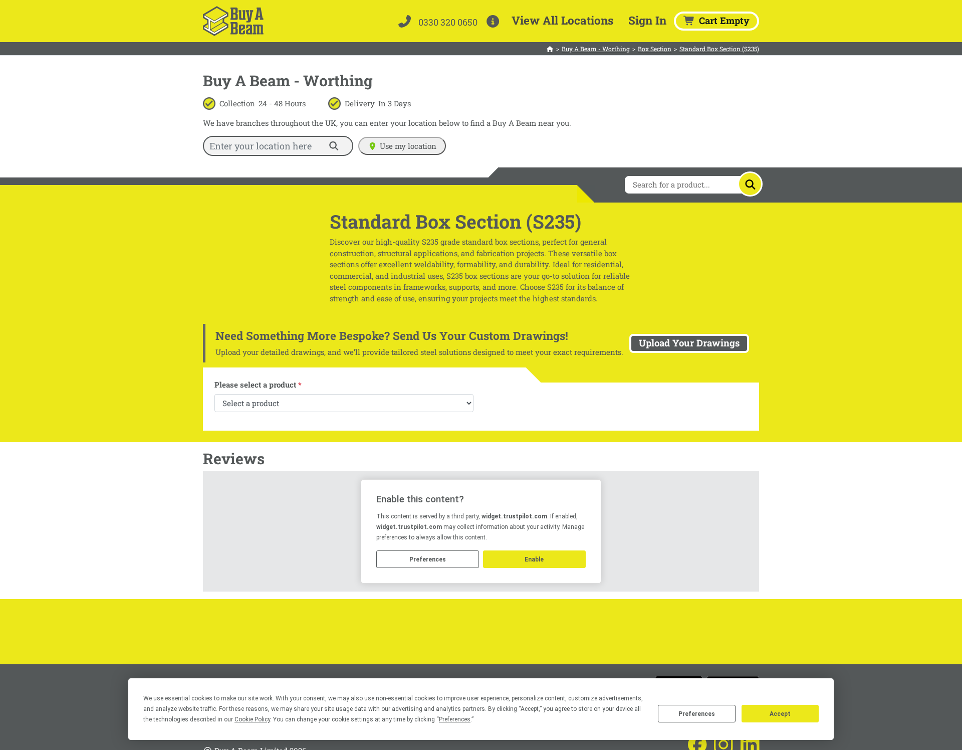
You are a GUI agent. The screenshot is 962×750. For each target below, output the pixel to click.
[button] (495, 21)
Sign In (647, 20)
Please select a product (258, 385)
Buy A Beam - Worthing (596, 49)
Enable (534, 559)
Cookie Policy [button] (252, 719)
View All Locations (562, 20)
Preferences (696, 713)
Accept (780, 713)
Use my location (408, 146)
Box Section (654, 49)
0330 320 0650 (446, 22)
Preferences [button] (454, 719)
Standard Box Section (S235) (719, 49)
